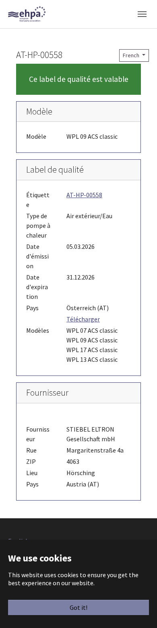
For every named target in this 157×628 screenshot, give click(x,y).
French (131, 55)
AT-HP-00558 (84, 195)
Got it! (78, 607)
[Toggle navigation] (142, 14)
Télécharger (83, 319)
